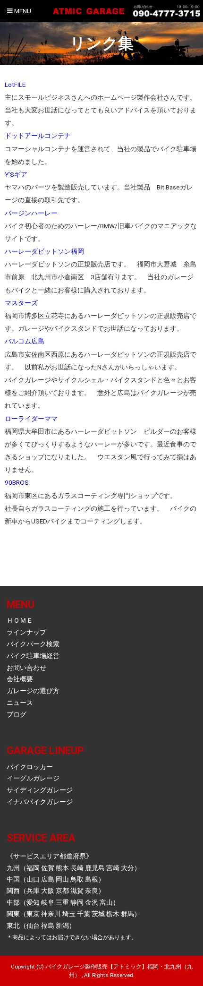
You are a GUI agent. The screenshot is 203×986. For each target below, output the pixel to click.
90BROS (17, 482)
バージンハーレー (31, 213)
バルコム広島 (24, 341)
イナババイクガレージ (40, 802)
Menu (22, 11)
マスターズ (21, 303)
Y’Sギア (16, 174)
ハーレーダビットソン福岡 (44, 251)
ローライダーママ (31, 418)
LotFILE (15, 84)
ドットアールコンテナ (38, 135)
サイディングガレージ (40, 790)
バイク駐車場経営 (33, 656)
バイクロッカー (30, 767)
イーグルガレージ (33, 778)
